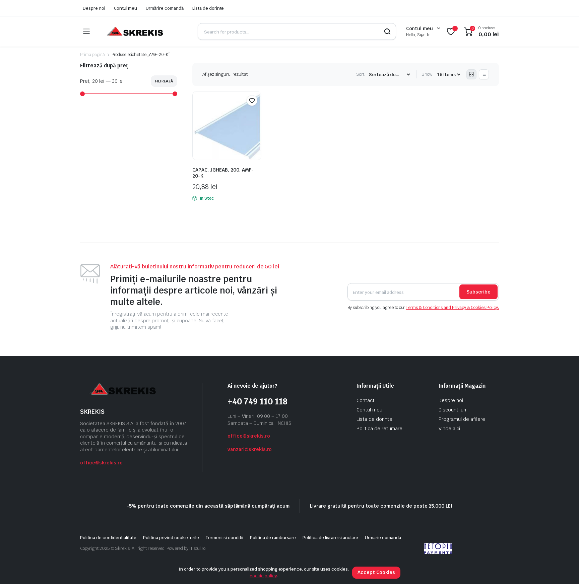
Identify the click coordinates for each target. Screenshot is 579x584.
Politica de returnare (379, 429)
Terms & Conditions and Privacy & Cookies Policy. (452, 307)
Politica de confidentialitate (108, 537)
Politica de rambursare (273, 537)
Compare (255, 113)
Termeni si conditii (224, 537)
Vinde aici (449, 429)
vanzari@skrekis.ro (250, 449)
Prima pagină (92, 54)
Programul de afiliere (462, 419)
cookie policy (263, 576)
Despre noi (94, 8)
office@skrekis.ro (101, 463)
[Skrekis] (134, 31)
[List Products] (484, 74)
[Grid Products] (471, 74)
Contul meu (125, 8)
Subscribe (478, 292)
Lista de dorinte (208, 8)
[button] (252, 100)
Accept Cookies (376, 572)
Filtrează (164, 81)
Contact (366, 400)
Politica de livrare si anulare (330, 537)
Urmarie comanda (383, 537)
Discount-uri (452, 410)
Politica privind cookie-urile (171, 537)
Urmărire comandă (165, 8)
